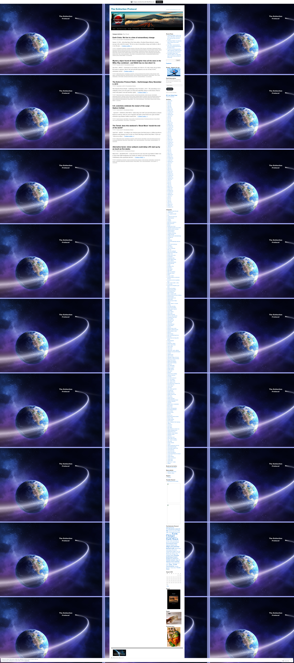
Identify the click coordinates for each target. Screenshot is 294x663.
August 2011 (169, 195)
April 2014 (169, 151)
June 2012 (169, 182)
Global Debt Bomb (170, 324)
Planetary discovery (170, 393)
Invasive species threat (171, 344)
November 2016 (170, 111)
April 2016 (169, 121)
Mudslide (169, 372)
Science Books (136, 28)
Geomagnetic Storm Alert (172, 317)
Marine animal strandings (172, 362)
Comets (168, 238)
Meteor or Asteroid (170, 366)
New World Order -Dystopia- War (173, 383)
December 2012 (170, 173)
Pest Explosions (170, 390)
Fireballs (169, 302)
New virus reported (170, 379)
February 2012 (170, 187)
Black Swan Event (120, 73)
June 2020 (169, 103)
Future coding (132, 118)
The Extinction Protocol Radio (147, 28)
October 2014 (169, 143)
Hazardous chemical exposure (172, 329)
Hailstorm (169, 326)
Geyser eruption (170, 318)
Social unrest (115, 54)
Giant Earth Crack (170, 320)
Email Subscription (171, 78)
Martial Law (169, 364)
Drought (168, 264)
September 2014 (170, 144)
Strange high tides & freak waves (173, 428)
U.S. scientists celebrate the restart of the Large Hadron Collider (131, 107)
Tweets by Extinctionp (170, 96)
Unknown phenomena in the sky (130, 76)
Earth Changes (143, 48)
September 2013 (170, 161)
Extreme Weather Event (171, 297)
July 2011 (169, 197)
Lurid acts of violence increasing (173, 358)
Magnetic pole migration (171, 361)
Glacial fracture (170, 321)
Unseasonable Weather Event (152, 54)
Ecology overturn (170, 275)
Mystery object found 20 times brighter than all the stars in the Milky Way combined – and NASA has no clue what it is (137, 61)
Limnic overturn (170, 355)
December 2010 (170, 207)
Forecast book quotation (171, 307)
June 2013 (169, 165)
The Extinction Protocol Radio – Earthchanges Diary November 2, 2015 (137, 83)
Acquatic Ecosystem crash (172, 216)
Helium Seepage (170, 333)
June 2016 (169, 118)
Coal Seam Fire (170, 237)
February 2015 (170, 139)
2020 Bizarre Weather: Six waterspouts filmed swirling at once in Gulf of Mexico (174, 42)
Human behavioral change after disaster (121, 97)
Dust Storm (169, 267)
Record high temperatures (172, 409)
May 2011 (169, 200)
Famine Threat (132, 96)
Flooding (169, 304)
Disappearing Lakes (171, 258)
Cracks (168, 242)
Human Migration (134, 51)
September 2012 (170, 178)
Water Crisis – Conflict (171, 462)
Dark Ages (137, 48)
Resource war (169, 415)
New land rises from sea (171, 377)
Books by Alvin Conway (171, 467)
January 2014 (169, 156)
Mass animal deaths (170, 365)
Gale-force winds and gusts (172, 315)
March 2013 (169, 169)
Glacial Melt (169, 322)
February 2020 (170, 109)
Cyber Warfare (170, 246)
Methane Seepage (170, 368)
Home (114, 28)
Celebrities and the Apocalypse (173, 229)
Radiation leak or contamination (173, 404)
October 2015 (169, 128)
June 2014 (169, 149)
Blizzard (168, 224)
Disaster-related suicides (171, 259)
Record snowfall (170, 412)
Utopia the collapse (170, 473)
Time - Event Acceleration (123, 54)
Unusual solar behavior (171, 452)
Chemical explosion (170, 230)
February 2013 (170, 171)
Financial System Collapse (152, 49)
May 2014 (169, 150)
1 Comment (118, 100)
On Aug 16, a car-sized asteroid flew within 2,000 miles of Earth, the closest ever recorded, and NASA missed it (174, 50)
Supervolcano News (171, 437)
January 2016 (169, 124)
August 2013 (169, 162)
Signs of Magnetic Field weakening (153, 52)
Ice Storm (169, 342)
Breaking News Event (171, 226)
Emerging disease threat (171, 289)
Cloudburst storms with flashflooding (174, 235)
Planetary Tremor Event (171, 394)
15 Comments (149, 76)
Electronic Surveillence (171, 288)
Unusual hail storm (170, 450)
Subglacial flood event (171, 431)
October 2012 (169, 176)
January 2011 (169, 205)
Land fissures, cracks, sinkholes (173, 350)
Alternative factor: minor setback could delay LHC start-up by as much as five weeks (136, 148)
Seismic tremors (142, 52)
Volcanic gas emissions (171, 457)
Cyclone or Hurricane (171, 248)
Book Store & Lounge (121, 28)
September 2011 (170, 194)
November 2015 (170, 127)
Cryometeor (169, 245)
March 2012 (169, 186)
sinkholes (169, 423)
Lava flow (169, 353)
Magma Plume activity (171, 360)
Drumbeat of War (170, 266)
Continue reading (127, 46)
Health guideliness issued (172, 331)
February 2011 (170, 204)
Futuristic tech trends (139, 118)
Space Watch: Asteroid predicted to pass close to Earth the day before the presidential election (174, 46)
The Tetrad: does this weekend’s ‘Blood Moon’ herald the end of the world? (136, 126)
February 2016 (170, 122)
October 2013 (169, 160)
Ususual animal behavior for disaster (174, 453)
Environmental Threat (171, 291)
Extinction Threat (125, 96)
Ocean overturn (170, 386)
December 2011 (170, 190)
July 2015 (169, 132)
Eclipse (168, 274)
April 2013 (169, 168)
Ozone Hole (169, 387)
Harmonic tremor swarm (171, 328)
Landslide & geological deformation (173, 351)
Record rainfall (170, 411)
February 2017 (170, 110)
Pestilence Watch (128, 52)
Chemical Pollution (170, 231)
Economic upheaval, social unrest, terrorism (122, 49)
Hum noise (169, 336)
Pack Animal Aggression (171, 388)
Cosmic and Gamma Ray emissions (142, 73)
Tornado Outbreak (170, 442)
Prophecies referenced (120, 75)
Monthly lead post (170, 369)
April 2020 (169, 106)
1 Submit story (170, 212)
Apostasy (169, 219)
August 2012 (169, 179)
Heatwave (169, 332)
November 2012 (170, 175)
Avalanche (169, 220)
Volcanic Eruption (170, 456)
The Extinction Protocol (124, 9)
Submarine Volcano (170, 434)
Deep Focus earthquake (171, 251)
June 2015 (169, 133)
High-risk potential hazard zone (124, 51)
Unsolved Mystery (141, 76)
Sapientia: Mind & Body (171, 471)
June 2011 (169, 198)
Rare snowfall (169, 405)
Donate (129, 28)
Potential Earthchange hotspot (136, 97)
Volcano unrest (116, 55)
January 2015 (169, 140)
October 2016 (169, 113)
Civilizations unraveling (121, 48)
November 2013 (170, 158)
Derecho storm (170, 253)
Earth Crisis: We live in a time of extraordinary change (134, 37)
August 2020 (169, 100)
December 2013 (170, 157)
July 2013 (169, 164)
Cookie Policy (26, 660)
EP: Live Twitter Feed (171, 95)
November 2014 (170, 142)
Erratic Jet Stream (170, 292)
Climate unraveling (131, 48)
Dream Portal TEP (170, 263)
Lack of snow (169, 347)
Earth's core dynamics (171, 271)
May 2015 (169, 135)
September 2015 (170, 129)
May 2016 (169, 120)
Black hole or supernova (171, 222)
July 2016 (169, 117)
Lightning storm (170, 354)
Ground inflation (170, 325)
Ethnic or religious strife (171, 293)
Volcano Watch (122, 55)
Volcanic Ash (169, 455)
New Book (169, 376)
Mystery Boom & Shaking (172, 373)
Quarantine (169, 402)
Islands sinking (170, 346)
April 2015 (169, 136)
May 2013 (169, 167)
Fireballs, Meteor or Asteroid (141, 96)
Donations (169, 477)
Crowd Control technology (172, 244)
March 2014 (169, 153)
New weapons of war (152, 51)
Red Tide (169, 413)
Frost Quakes (169, 310)
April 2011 (169, 201)
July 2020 (169, 102)
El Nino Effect (169, 284)
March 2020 (169, 107)
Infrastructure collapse (143, 51)
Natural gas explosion (171, 375)
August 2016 (169, 116)
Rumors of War (135, 52)
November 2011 (170, 191)
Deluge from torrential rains (172, 252)
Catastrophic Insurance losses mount (174, 227)
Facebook (168, 63)
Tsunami (168, 444)
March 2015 (169, 138)
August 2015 (169, 131)
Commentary (169, 240)
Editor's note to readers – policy (173, 282)
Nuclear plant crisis (170, 384)
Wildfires (169, 463)
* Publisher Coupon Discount (172, 211)
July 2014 (169, 147)
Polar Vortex (169, 395)
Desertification (170, 256)
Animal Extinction (170, 218)
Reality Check (169, 406)
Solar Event (125, 140)
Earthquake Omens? (156, 48)
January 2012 (169, 189)
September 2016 (170, 114)
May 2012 (169, 183)
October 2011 (169, 193)
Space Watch (151, 75)
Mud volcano (169, 371)
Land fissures (169, 348)
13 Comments (132, 120)
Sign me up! (170, 89)
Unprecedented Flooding (140, 54)
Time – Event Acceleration (172, 439)
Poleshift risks (170, 397)
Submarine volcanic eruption (172, 433)
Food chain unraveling (171, 306)
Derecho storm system (171, 255)
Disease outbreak (170, 260)
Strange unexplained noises (172, 430)
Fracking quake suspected (172, 309)
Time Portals (132, 54)
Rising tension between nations (173, 416)
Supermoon (169, 435)
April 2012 (169, 184)
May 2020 (169, 105)
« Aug (167, 586)
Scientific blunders (129, 75)
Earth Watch (149, 48)
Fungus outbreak (170, 311)
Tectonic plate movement (171, 438)
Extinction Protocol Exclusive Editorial (139, 49)
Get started (159, 1)
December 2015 (170, 125)
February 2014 (170, 154)
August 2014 (169, 146)
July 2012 (169, 180)
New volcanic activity (171, 380)
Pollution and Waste (171, 398)
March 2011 (169, 202)
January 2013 (169, 172)
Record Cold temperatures (172, 408)
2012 (168, 215)
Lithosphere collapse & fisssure (173, 357)
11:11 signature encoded (171, 213)
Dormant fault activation (140, 94)
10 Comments (129, 55)
